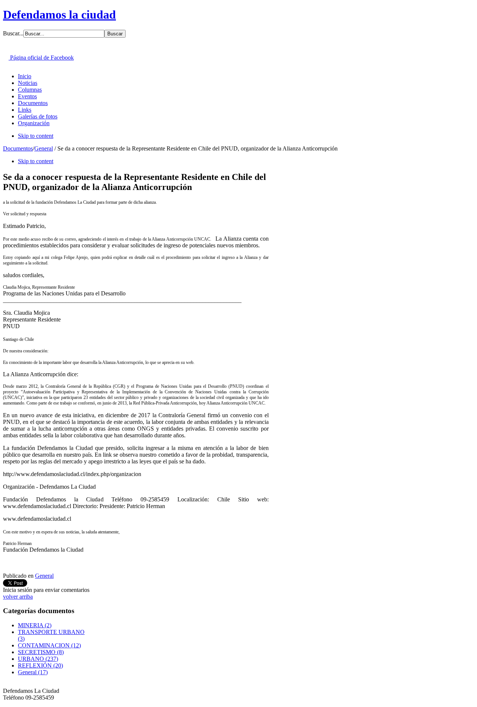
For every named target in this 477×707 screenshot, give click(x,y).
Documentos (18, 148)
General (43, 148)
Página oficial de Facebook (41, 57)
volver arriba (18, 596)
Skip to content (35, 136)
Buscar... (13, 33)
